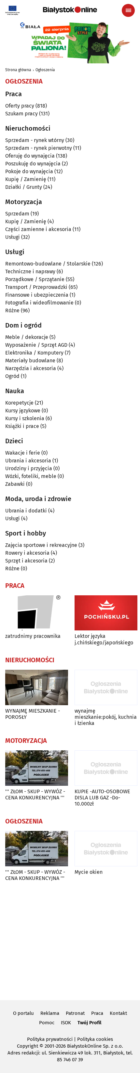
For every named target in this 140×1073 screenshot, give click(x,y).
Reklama (49, 1013)
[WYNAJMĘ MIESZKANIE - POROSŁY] (36, 687)
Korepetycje (19, 403)
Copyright (27, 1046)
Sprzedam (17, 214)
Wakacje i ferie (22, 453)
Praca (97, 1013)
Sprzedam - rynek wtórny (34, 140)
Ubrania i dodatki (26, 511)
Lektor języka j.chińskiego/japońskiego (104, 639)
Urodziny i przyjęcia (28, 468)
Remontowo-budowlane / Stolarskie (48, 264)
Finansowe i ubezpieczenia (36, 295)
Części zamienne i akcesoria (38, 229)
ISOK (66, 1023)
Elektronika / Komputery (34, 353)
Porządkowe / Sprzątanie (34, 279)
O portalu (23, 1013)
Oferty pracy (19, 106)
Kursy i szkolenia (24, 418)
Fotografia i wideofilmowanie (39, 303)
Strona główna (18, 70)
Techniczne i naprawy (30, 271)
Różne (12, 310)
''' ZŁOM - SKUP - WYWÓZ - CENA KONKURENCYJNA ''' (35, 794)
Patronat (75, 1013)
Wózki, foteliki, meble (30, 476)
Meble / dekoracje (26, 337)
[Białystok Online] (70, 10)
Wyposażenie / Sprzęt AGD (36, 345)
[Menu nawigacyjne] (128, 10)
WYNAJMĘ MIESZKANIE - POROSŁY (32, 714)
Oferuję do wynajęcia (30, 156)
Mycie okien (89, 872)
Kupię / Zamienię (25, 179)
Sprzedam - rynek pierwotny (38, 148)
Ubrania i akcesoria (28, 461)
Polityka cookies (95, 1039)
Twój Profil (89, 1023)
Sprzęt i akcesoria (26, 561)
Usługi (12, 237)
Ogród (12, 376)
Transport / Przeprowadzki (36, 287)
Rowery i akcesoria (27, 553)
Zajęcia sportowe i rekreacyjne (41, 545)
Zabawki (15, 484)
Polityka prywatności (50, 1039)
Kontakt (118, 1013)
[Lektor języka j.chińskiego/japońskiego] (106, 613)
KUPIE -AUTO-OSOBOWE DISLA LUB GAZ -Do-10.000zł (102, 797)
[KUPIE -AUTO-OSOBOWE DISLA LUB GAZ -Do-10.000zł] (106, 768)
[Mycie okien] (106, 848)
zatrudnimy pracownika (33, 636)
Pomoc (46, 1023)
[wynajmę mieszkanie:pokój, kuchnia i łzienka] (106, 687)
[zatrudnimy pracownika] (36, 613)
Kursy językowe (22, 410)
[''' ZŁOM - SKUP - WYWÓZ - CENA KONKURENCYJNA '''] (36, 768)
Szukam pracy (21, 113)
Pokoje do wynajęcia (29, 171)
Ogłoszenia (45, 70)
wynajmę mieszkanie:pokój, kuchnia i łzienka (106, 717)
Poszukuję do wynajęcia (33, 164)
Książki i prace (22, 426)
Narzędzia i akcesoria (30, 368)
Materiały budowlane (30, 360)
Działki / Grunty (23, 187)
